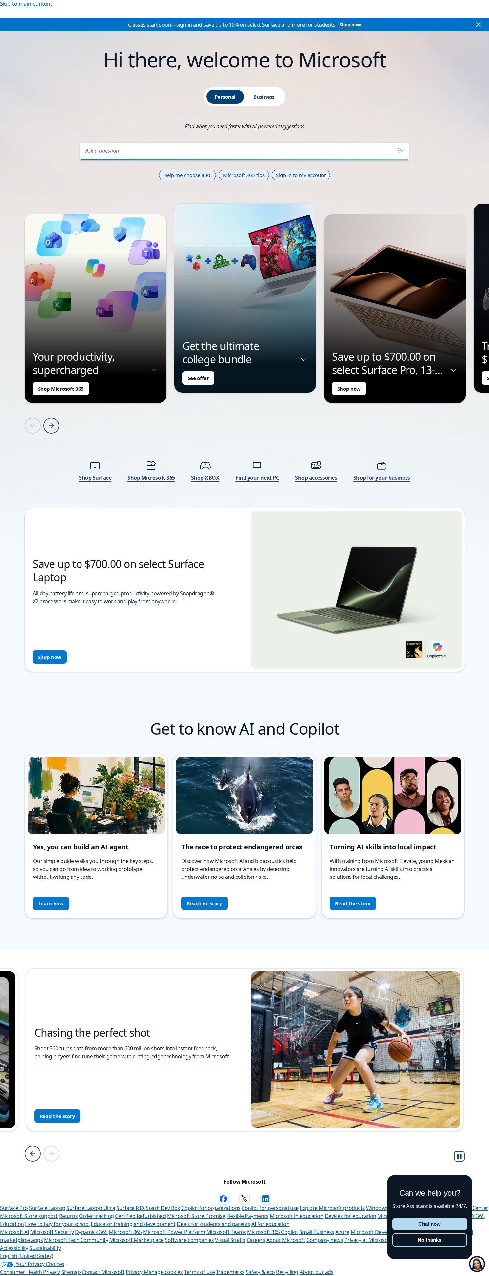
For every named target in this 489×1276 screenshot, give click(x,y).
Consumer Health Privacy (30, 1272)
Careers (256, 1240)
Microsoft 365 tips (244, 175)
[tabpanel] (245, 405)
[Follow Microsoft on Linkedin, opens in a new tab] (265, 1199)
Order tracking (96, 1216)
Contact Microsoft (103, 1272)
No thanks (429, 1240)
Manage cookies (163, 1272)
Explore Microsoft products (332, 1208)
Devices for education (350, 1216)
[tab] (225, 97)
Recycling (287, 1272)
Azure (342, 1232)
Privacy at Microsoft (367, 1240)
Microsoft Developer (375, 1232)
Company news (324, 1240)
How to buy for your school (57, 1224)
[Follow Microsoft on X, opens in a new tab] (244, 1199)
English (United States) (26, 1256)
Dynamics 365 (91, 1232)
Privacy (135, 1272)
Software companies (189, 1240)
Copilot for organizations (211, 1208)
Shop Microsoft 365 (61, 388)
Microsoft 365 (125, 1232)
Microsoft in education (296, 1216)
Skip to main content (26, 3)
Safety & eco (260, 1272)
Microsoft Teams (226, 1232)
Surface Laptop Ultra (90, 1208)
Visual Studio (230, 1240)
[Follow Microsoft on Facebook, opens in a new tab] (223, 1199)
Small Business (316, 1232)
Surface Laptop (47, 1208)
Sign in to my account (301, 175)
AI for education (270, 1224)
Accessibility (14, 1248)
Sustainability (45, 1248)
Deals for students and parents (213, 1224)
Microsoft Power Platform (174, 1232)
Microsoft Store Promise (196, 1216)
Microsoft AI (14, 1232)
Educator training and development (133, 1224)
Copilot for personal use (270, 1208)
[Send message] (400, 150)
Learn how (51, 903)
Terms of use (199, 1272)
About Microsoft (285, 1240)
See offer (198, 378)
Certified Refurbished (140, 1216)
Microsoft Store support (29, 1216)
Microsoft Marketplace (136, 1240)
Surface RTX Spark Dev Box (148, 1208)
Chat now (429, 1224)
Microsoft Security (52, 1232)
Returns (68, 1216)
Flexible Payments (247, 1216)
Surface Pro (14, 1208)
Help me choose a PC (187, 175)
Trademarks (230, 1272)
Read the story (204, 903)
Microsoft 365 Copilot (272, 1232)
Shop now (350, 24)
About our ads (317, 1272)
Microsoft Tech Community (76, 1240)
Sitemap (71, 1272)
